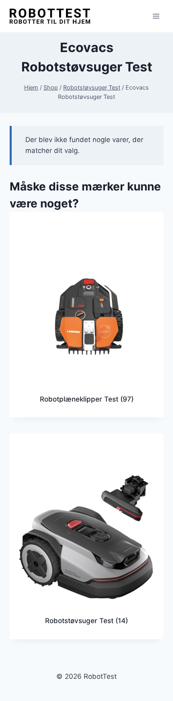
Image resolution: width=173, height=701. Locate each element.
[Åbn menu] (155, 16)
